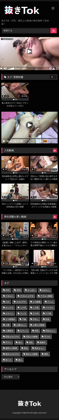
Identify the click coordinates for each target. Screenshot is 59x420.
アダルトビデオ (27, 296)
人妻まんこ (21, 325)
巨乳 (37, 331)
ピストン (9, 313)
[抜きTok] (24, 10)
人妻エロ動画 (38, 325)
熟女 (26, 348)
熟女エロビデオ (12, 354)
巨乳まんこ (50, 331)
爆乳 (46, 354)
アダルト (9, 296)
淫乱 (31, 342)
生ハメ (8, 360)
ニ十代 (23, 307)
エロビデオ (21, 302)
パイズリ (49, 307)
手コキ (47, 336)
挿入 (20, 342)
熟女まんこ (39, 348)
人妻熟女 (9, 331)
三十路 (48, 313)
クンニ (50, 302)
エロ (7, 302)
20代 (7, 290)
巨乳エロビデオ (12, 336)
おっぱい (31, 290)
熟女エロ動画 (31, 354)
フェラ (23, 313)
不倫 (24, 319)
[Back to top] (50, 412)
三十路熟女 (10, 319)
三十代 (36, 313)
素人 (20, 360)
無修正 (42, 342)
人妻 (7, 325)
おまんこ (46, 290)
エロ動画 (36, 302)
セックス (9, 307)
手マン (8, 342)
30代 (19, 290)
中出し (36, 319)
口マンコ (24, 331)
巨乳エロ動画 (31, 336)
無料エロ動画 (11, 348)
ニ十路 (36, 307)
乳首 (47, 319)
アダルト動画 (46, 296)
